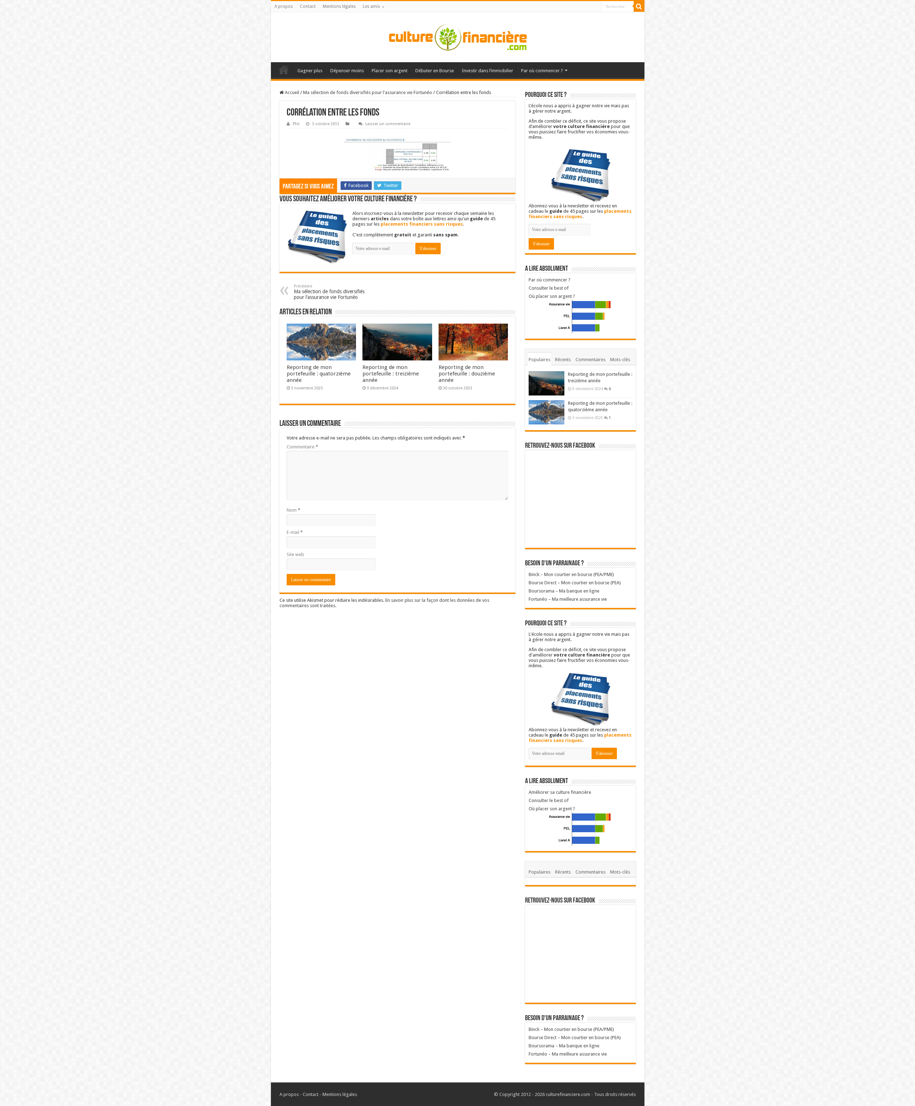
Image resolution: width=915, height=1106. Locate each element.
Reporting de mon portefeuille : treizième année (390, 373)
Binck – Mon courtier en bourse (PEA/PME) (571, 574)
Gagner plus (309, 70)
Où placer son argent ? (552, 296)
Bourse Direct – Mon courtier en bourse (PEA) (575, 582)
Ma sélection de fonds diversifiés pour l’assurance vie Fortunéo (329, 292)
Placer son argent (389, 70)
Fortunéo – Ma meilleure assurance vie (568, 599)
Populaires (539, 359)
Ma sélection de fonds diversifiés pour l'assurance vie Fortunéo (367, 92)
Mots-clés (620, 359)
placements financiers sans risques (422, 224)
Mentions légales (339, 6)
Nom (293, 510)
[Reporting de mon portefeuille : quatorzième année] (546, 412)
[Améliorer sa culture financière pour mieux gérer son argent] (457, 37)
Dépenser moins (347, 70)
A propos (283, 6)
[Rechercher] (639, 6)
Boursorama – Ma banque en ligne (564, 591)
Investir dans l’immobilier (487, 70)
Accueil (283, 69)
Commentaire (302, 446)
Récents (563, 359)
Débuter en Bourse (434, 70)
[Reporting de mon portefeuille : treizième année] (546, 383)
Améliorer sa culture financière (560, 792)
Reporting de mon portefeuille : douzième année (467, 373)
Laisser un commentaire (387, 124)
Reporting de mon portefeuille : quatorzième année (319, 373)
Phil (296, 124)
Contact (308, 6)
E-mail (295, 532)
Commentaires (590, 359)
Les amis (371, 6)
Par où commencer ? (542, 70)
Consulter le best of (549, 288)
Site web (295, 554)
